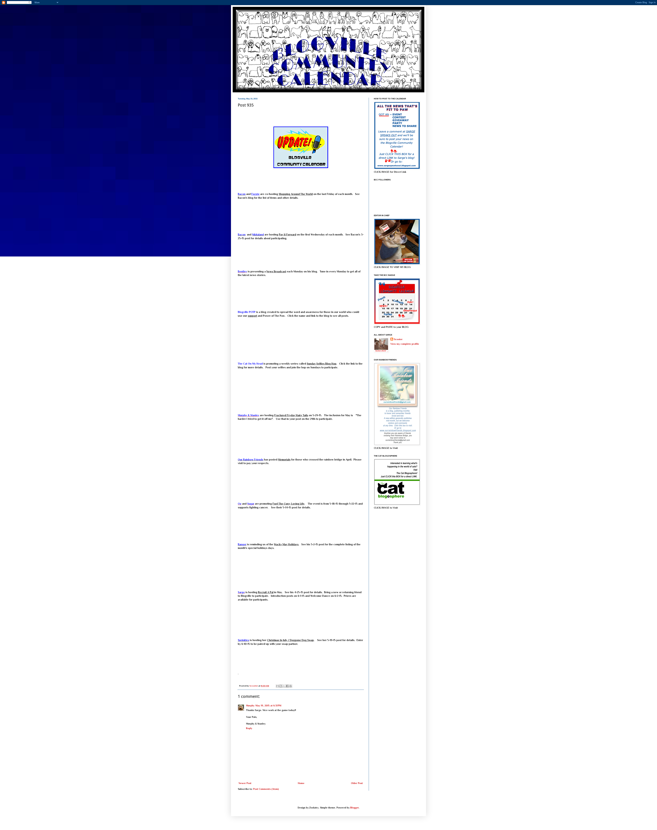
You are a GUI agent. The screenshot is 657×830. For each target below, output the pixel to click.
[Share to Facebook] (287, 686)
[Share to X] (284, 686)
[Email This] (277, 686)
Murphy (250, 705)
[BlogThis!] (280, 686)
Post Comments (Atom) (266, 789)
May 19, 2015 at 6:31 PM (268, 705)
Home (301, 783)
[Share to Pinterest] (290, 686)
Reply (249, 728)
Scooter (398, 339)
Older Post (357, 783)
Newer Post (245, 783)
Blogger (354, 807)
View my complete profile (404, 343)
